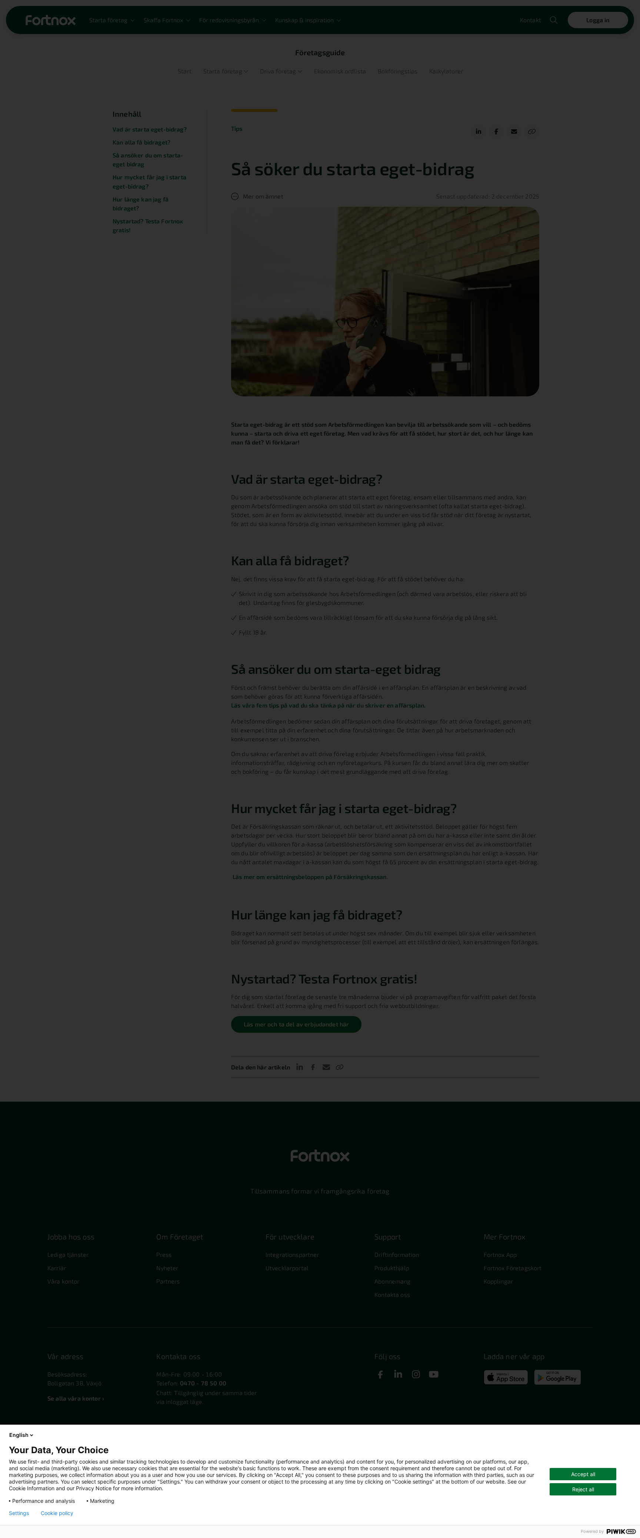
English (19, 1435)
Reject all (583, 1489)
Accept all (583, 1474)
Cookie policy (57, 1513)
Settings (19, 1513)
